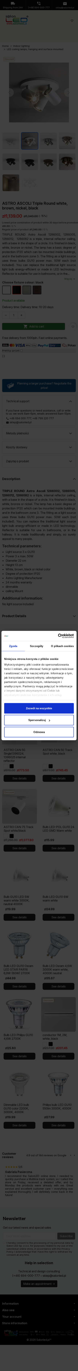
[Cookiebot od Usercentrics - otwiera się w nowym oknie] (58, 636)
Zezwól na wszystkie (39, 708)
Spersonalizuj (37, 720)
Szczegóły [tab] (36, 645)
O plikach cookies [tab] (62, 645)
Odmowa (39, 731)
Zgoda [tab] (13, 645)
